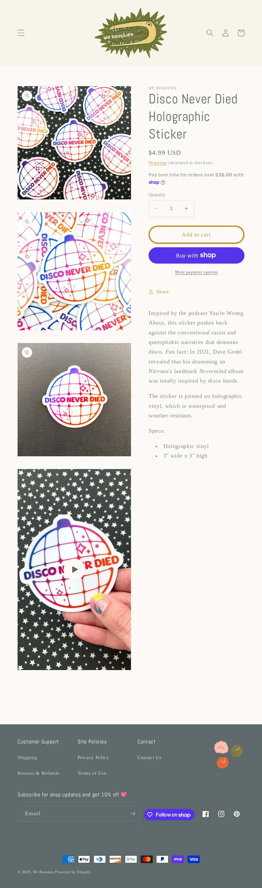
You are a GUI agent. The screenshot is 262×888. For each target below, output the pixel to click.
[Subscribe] (132, 813)
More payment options (196, 272)
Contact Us (149, 757)
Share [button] (163, 291)
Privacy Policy (93, 757)
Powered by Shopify (73, 872)
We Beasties (43, 872)
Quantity (157, 194)
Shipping (157, 162)
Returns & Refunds (38, 773)
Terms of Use (92, 773)
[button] (21, 33)
